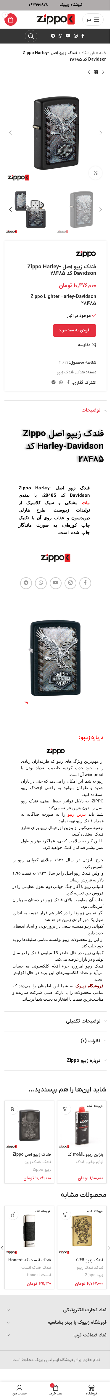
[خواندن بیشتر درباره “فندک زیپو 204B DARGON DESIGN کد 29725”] (65, 1214)
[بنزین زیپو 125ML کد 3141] (82, 1125)
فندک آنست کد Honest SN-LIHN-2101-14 (29, 1263)
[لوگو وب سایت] (55, 19)
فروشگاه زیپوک (89, 985)
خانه (103, 53)
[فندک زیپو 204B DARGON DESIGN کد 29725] (82, 1230)
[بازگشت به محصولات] (95, 72)
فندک (80, 372)
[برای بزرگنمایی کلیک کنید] (95, 173)
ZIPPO (98, 801)
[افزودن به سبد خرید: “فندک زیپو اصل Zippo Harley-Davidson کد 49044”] (13, 1109)
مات (86, 502)
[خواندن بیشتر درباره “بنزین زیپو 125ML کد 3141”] (65, 1109)
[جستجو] (31, 36)
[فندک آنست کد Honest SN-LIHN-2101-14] (29, 1230)
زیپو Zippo (42, 1170)
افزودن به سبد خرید (74, 330)
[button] (101, 133)
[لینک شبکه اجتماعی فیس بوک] (82, 36)
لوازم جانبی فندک (89, 1162)
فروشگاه (88, 53)
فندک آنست (31, 1268)
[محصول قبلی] (103, 72)
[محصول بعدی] (88, 72)
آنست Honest (39, 1275)
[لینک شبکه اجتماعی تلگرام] (53, 36)
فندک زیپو (65, 372)
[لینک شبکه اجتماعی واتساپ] (60, 36)
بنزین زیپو (77, 814)
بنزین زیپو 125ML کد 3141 (85, 1157)
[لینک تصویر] (55, 557)
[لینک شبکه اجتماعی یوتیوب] (68, 36)
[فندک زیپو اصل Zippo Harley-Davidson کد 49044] (29, 1125)
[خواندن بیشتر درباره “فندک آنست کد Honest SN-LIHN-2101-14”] (13, 1214)
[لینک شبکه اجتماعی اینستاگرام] (75, 36)
